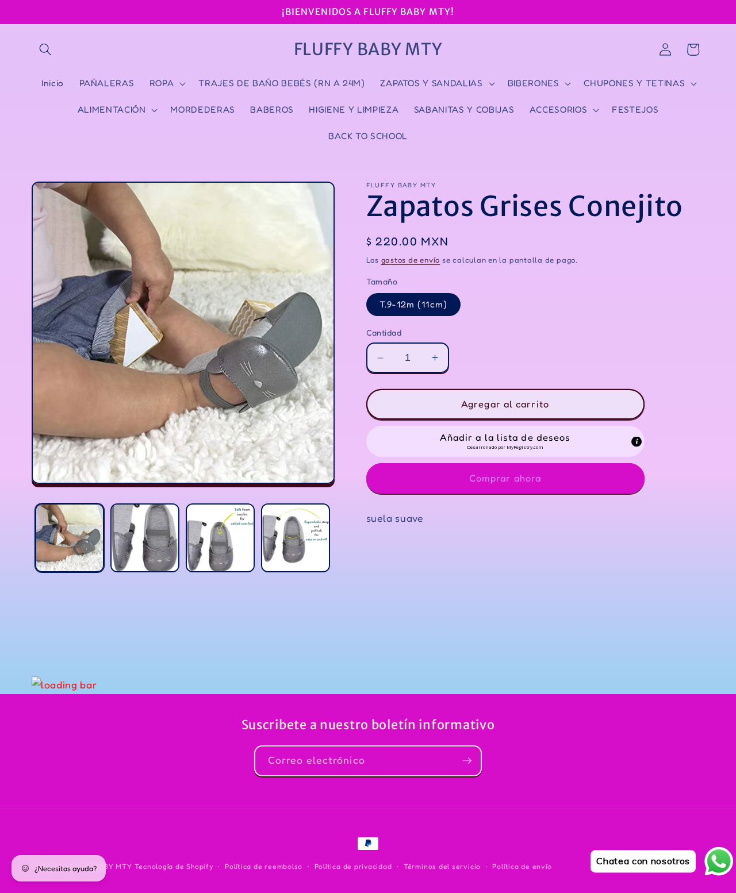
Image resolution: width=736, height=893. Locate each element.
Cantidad (384, 332)
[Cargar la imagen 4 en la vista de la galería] (295, 537)
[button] (45, 49)
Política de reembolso (263, 866)
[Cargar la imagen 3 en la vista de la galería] (220, 537)
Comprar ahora (505, 478)
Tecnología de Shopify (174, 866)
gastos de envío (410, 259)
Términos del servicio (442, 866)
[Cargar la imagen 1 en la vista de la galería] (69, 537)
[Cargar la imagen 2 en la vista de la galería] (144, 537)
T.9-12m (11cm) (413, 304)
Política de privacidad (353, 866)
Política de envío (521, 866)
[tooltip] (636, 442)
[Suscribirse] (467, 760)
